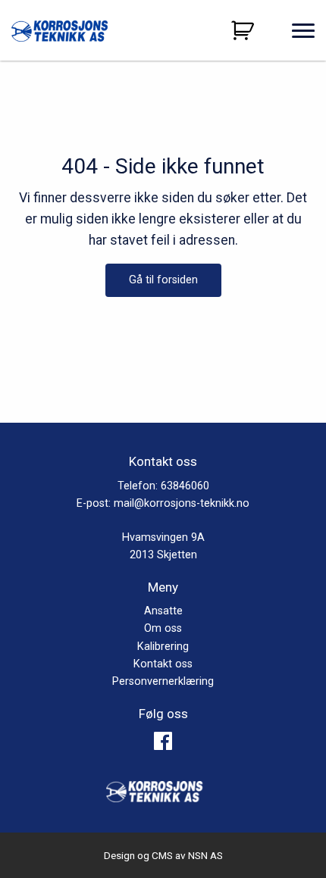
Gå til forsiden (163, 279)
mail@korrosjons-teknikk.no (181, 503)
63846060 (185, 486)
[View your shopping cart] (244, 30)
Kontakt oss (163, 664)
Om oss (163, 628)
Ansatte (163, 611)
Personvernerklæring (163, 681)
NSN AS (205, 855)
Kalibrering (163, 646)
